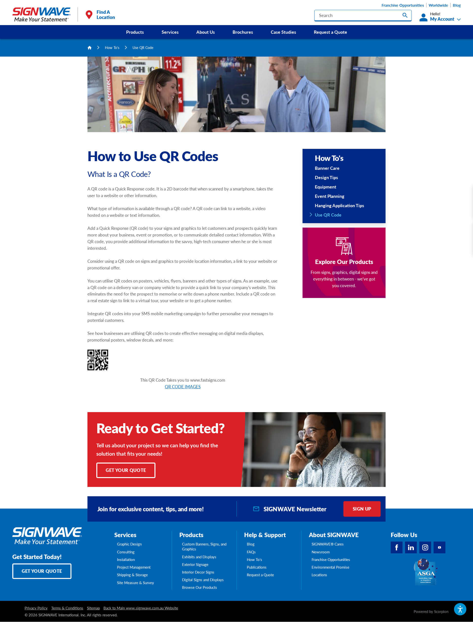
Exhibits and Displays (199, 556)
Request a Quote (330, 32)
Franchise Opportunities (403, 5)
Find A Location (106, 14)
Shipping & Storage (132, 574)
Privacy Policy (36, 608)
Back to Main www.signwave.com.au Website (140, 608)
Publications (257, 567)
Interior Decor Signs (198, 572)
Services (170, 32)
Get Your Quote (126, 470)
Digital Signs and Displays (203, 579)
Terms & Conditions (67, 608)
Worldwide (438, 5)
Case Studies (283, 32)
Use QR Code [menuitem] (328, 215)
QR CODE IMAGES (183, 386)
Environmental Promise (330, 567)
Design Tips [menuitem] (326, 177)
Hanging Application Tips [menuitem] (339, 205)
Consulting (126, 551)
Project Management (134, 567)
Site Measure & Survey (135, 582)
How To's (112, 47)
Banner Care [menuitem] (327, 168)
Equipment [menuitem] (325, 187)
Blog (457, 5)
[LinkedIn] (411, 547)
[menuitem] (135, 32)
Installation (126, 559)
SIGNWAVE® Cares (328, 544)
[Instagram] (425, 547)
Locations (319, 574)
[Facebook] (397, 547)
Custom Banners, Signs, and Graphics (204, 546)
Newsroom (321, 551)
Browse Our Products (199, 587)
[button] (460, 609)
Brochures (243, 32)
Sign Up (362, 509)
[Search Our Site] (405, 15)
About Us (205, 32)
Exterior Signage (195, 564)
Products (135, 32)
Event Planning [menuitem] (329, 196)
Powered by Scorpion (431, 611)
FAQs (251, 551)
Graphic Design (129, 544)
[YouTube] (439, 547)
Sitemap (93, 608)
